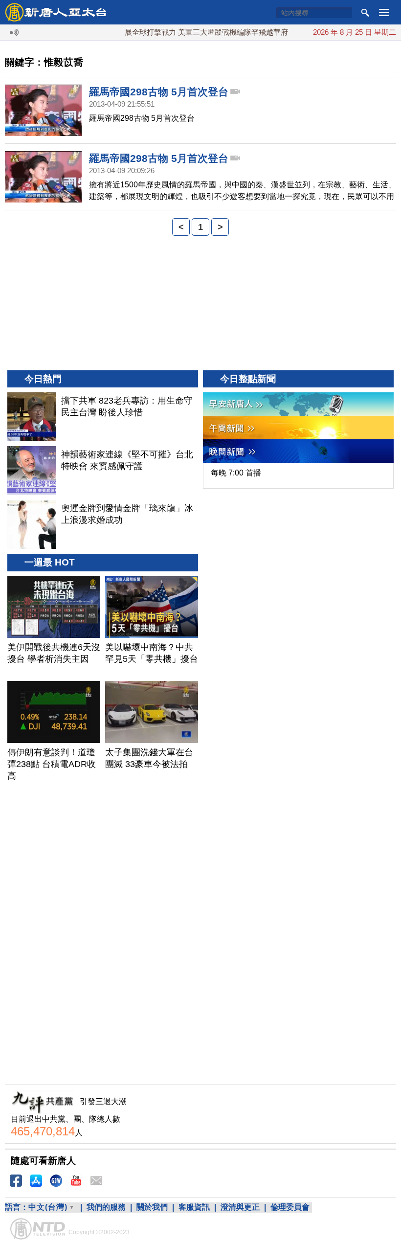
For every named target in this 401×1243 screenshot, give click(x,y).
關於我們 (152, 1207)
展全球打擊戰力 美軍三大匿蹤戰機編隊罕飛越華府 (193, 32)
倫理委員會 (290, 1207)
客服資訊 (194, 1207)
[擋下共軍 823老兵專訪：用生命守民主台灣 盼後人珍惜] (31, 416)
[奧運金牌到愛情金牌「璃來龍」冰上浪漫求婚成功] (31, 524)
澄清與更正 (240, 1207)
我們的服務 (106, 1207)
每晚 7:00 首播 (236, 473)
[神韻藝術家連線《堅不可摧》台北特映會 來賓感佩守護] (31, 470)
